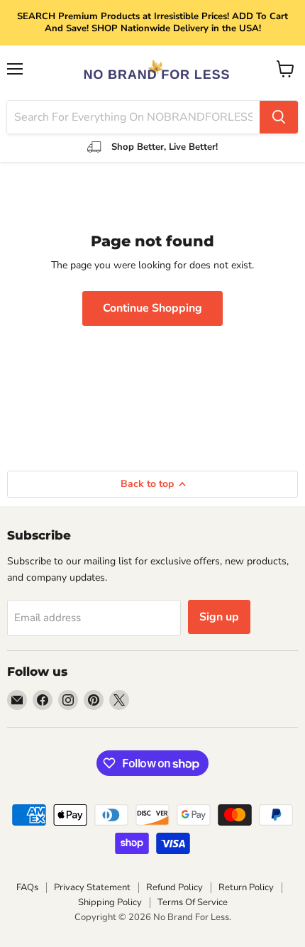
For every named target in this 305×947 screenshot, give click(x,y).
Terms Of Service (192, 902)
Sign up (219, 617)
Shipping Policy (110, 902)
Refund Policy (174, 887)
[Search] (279, 117)
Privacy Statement (92, 887)
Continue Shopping (152, 308)
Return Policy (246, 887)
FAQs (27, 887)
